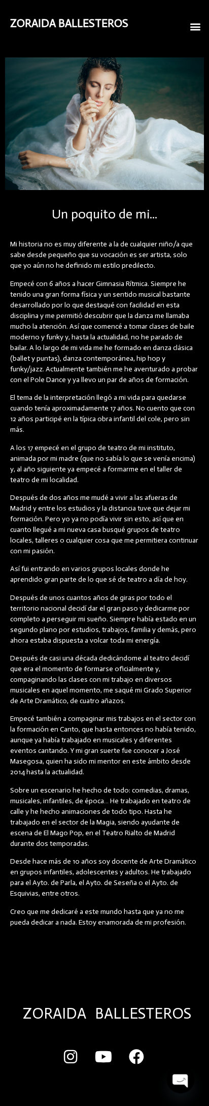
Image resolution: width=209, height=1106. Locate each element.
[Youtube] (103, 1056)
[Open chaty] (180, 1079)
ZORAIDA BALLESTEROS (69, 23)
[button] (195, 26)
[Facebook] (136, 1056)
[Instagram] (70, 1056)
